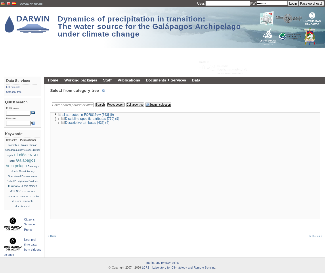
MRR (12, 191)
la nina (12, 186)
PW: (253, 3)
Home (53, 80)
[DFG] (225, 58)
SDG (18, 191)
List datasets (13, 87)
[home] (27, 24)
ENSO (32, 155)
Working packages (80, 80)
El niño (20, 155)
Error (12, 160)
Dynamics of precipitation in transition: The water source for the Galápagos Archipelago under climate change (149, 26)
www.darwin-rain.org (31, 3)
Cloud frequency (14, 150)
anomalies (13, 145)
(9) (112, 114)
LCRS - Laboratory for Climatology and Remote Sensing (179, 267)
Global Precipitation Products (23, 181)
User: (201, 3)
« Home (52, 236)
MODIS (33, 186)
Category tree (13, 92)
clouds (28, 150)
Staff (107, 80)
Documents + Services (166, 80)
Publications (129, 80)
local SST (22, 186)
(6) (107, 122)
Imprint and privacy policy (162, 262)
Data (196, 80)
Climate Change (28, 145)
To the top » (315, 236)
